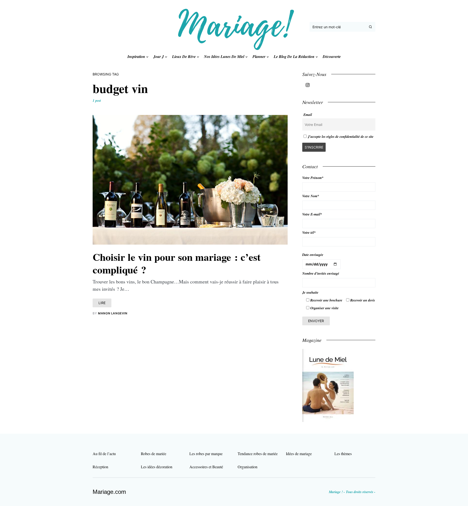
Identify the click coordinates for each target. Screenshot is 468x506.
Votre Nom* (310, 196)
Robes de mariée (153, 453)
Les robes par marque (206, 453)
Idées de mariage (299, 453)
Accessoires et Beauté (206, 466)
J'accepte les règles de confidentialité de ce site (340, 136)
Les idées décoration (156, 466)
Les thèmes (343, 453)
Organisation (247, 466)
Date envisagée (312, 254)
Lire (102, 303)
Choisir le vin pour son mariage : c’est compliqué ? (177, 263)
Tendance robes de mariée (258, 453)
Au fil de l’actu (104, 453)
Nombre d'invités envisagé (320, 273)
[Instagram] (307, 85)
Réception (100, 466)
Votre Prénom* (312, 177)
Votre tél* (309, 232)
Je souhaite (310, 292)
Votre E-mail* (312, 214)
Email (307, 114)
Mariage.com (109, 491)
